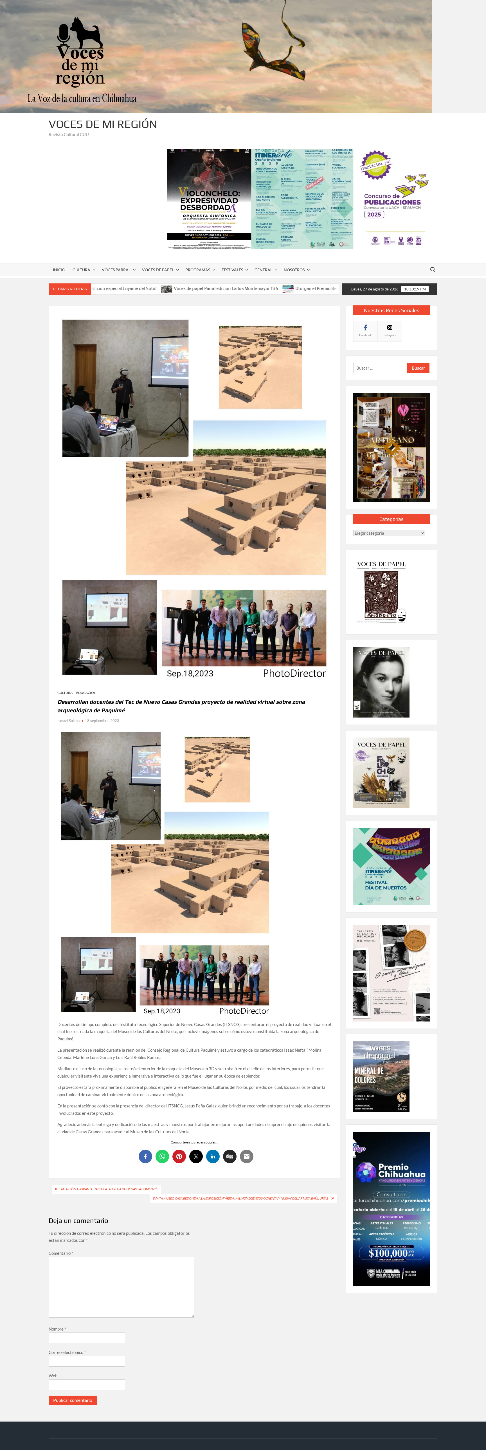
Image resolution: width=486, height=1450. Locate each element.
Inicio (59, 269)
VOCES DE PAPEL (158, 269)
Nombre (57, 1328)
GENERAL (263, 269)
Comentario (61, 1253)
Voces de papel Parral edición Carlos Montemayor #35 (134, 288)
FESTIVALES (232, 269)
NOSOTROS (294, 269)
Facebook (365, 335)
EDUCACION (86, 692)
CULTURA (81, 269)
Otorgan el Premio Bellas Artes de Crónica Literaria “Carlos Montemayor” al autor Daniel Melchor (296, 288)
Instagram (390, 335)
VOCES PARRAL (116, 269)
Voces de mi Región (103, 123)
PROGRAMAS (197, 269)
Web (53, 1375)
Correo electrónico (67, 1352)
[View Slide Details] (302, 199)
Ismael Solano (68, 720)
